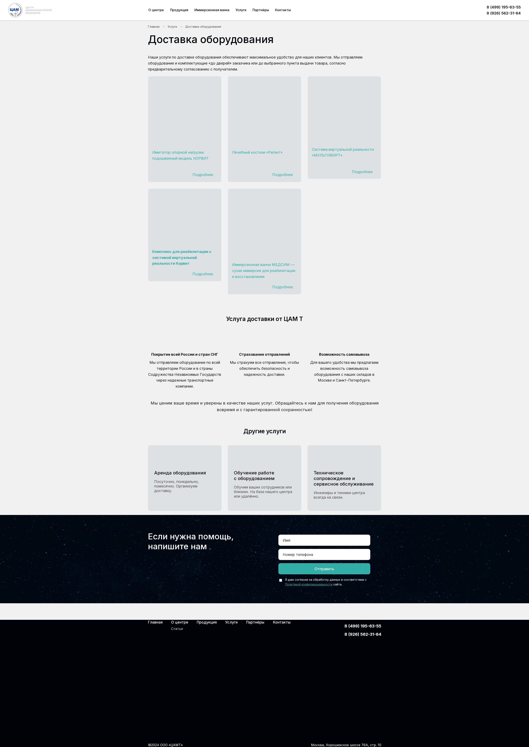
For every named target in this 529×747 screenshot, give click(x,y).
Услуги (241, 10)
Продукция (179, 10)
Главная (154, 26)
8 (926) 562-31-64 (504, 13)
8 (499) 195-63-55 (504, 7)
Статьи (177, 629)
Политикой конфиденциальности (308, 584)
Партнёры (261, 10)
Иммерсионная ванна (211, 10)
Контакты (283, 10)
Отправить (324, 569)
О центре (156, 10)
